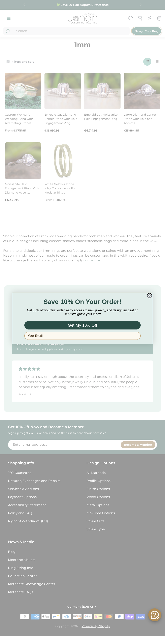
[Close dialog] (149, 295)
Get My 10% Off (82, 325)
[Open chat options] (154, 614)
